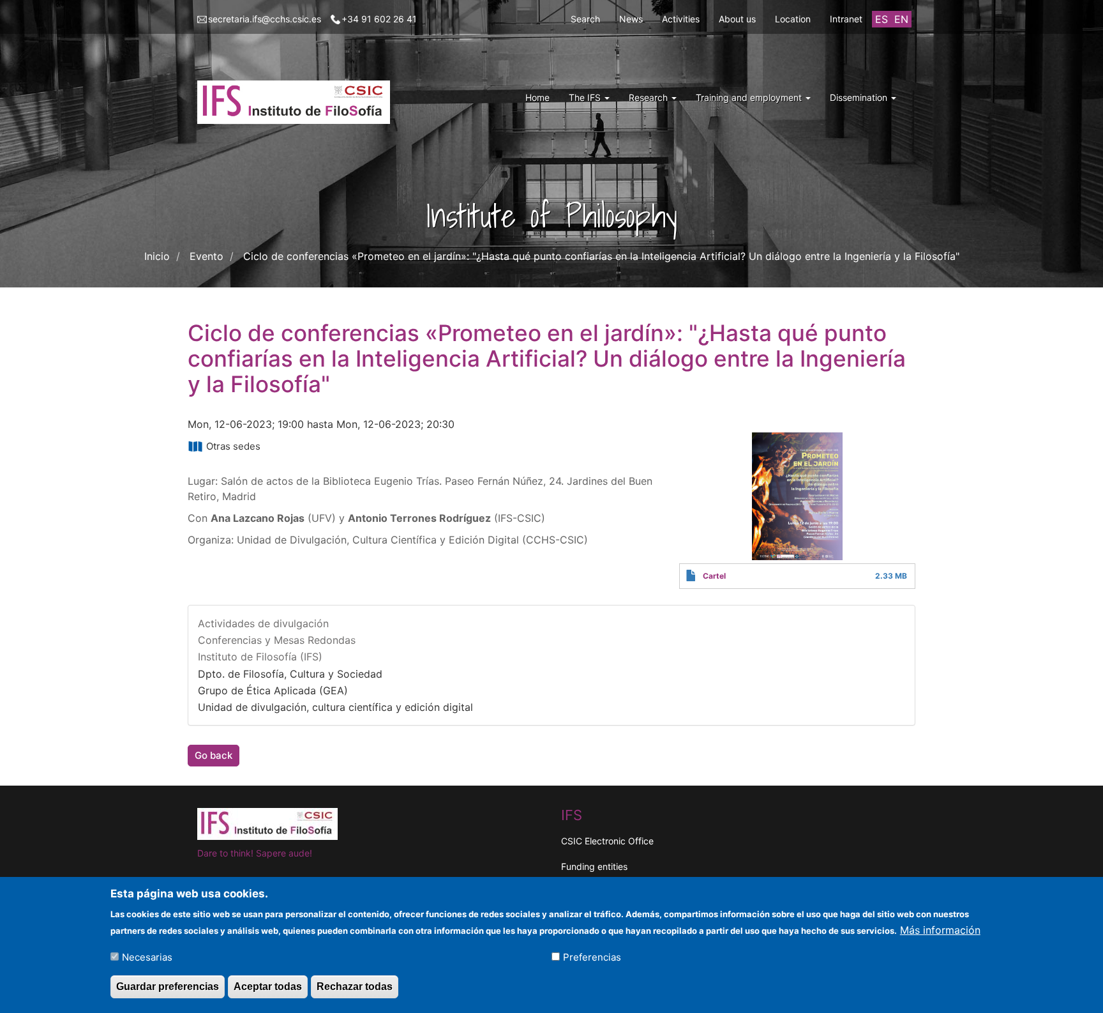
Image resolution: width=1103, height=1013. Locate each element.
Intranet (846, 18)
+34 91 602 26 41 (379, 18)
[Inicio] (298, 102)
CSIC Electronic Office (607, 840)
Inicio (157, 256)
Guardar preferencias (167, 986)
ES (881, 19)
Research (649, 97)
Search (585, 18)
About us (737, 18)
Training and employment (750, 97)
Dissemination (860, 97)
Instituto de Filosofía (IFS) (260, 656)
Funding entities (594, 866)
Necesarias (147, 956)
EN (901, 19)
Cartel (714, 576)
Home (537, 97)
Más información (940, 929)
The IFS (586, 97)
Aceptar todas (268, 986)
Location (793, 18)
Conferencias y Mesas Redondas (277, 640)
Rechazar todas (355, 986)
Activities (681, 18)
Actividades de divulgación (263, 623)
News (631, 18)
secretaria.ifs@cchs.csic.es (264, 18)
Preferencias (592, 956)
